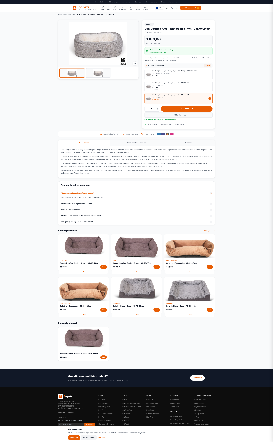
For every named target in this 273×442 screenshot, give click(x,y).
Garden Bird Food (152, 414)
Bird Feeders (150, 407)
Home (60, 14)
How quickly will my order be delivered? (77, 222)
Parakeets (150, 400)
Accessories (174, 407)
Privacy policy (199, 420)
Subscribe (90, 424)
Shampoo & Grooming (106, 424)
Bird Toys (149, 417)
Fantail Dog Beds (104, 407)
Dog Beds (71, 14)
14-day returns (199, 414)
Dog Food (101, 410)
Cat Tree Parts (127, 410)
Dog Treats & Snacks (105, 414)
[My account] (172, 8)
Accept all (74, 437)
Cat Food (125, 424)
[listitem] (72, 73)
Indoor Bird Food (152, 403)
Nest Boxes (150, 410)
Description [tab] (84, 143)
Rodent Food (175, 403)
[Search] (167, 8)
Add (84, 272)
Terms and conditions (202, 424)
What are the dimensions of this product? (77, 193)
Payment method (200, 407)
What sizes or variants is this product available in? (81, 216)
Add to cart (188, 109)
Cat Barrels (126, 414)
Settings (101, 437)
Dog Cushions (103, 403)
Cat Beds (125, 417)
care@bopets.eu (77, 408)
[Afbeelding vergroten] (135, 63)
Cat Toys (125, 420)
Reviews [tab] (188, 143)
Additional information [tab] (136, 143)
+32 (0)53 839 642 (64, 408)
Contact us (197, 378)
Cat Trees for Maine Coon (131, 407)
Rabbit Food (174, 400)
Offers (196, 417)
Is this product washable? (71, 210)
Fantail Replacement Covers (180, 423)
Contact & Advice (200, 400)
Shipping (197, 410)
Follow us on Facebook (66, 412)
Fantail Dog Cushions (177, 420)
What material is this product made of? (76, 204)
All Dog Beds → (209, 231)
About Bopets (199, 403)
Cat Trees (125, 400)
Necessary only (88, 437)
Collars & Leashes (104, 420)
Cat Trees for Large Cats (131, 403)
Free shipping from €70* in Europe (106, 2)
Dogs (65, 14)
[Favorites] (177, 8)
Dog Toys (101, 417)
